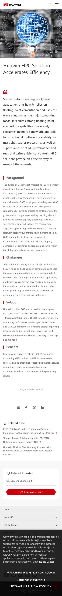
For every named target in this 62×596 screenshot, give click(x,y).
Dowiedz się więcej (43, 561)
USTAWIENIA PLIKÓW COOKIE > (31, 586)
